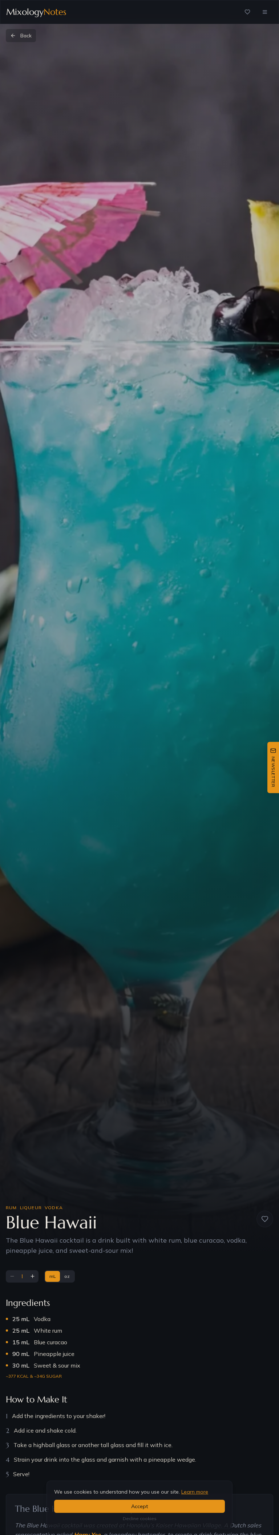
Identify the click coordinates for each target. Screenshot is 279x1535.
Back (26, 35)
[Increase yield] (32, 1276)
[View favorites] (247, 12)
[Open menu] (265, 12)
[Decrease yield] (12, 1276)
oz (67, 1276)
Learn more (194, 1492)
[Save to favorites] (264, 1219)
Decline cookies (140, 1518)
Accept (139, 1506)
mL (52, 1276)
